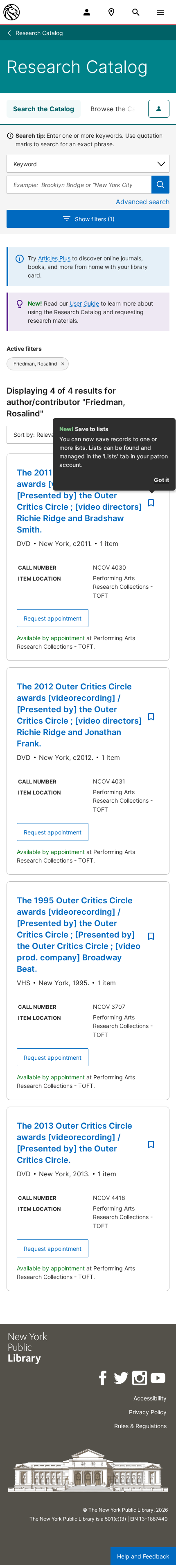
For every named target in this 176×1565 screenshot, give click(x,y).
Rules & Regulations (140, 1425)
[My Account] (86, 12)
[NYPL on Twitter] (122, 1379)
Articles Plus (54, 258)
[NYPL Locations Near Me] (111, 12)
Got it (161, 479)
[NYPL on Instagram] (140, 1379)
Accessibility (150, 1398)
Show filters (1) (95, 219)
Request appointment (52, 618)
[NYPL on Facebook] (103, 1379)
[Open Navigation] (160, 12)
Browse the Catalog (121, 109)
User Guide (84, 303)
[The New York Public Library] (11, 12)
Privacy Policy (148, 1412)
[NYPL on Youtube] (159, 1379)
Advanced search (142, 202)
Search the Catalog (43, 109)
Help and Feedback (143, 1556)
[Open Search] (136, 12)
